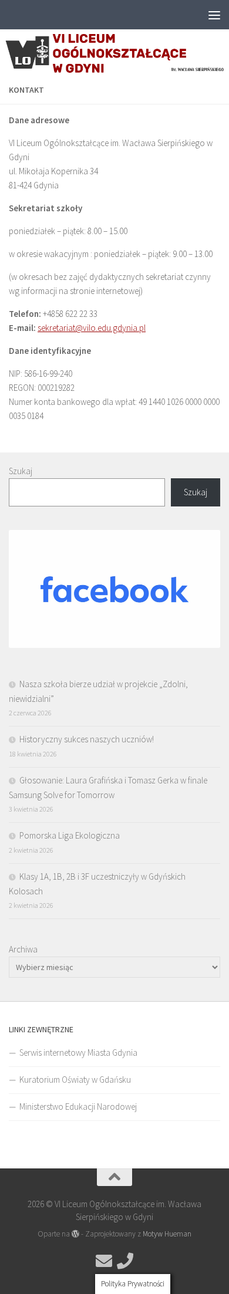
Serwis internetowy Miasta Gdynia (78, 1052)
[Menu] (214, 14)
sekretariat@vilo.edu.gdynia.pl (92, 327)
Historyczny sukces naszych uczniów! (86, 739)
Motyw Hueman (167, 1234)
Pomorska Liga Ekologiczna (69, 835)
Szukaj (20, 471)
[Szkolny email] (104, 1261)
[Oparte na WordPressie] (75, 1234)
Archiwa (23, 949)
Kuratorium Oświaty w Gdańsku (75, 1079)
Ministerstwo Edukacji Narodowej (78, 1106)
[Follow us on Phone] (125, 1261)
